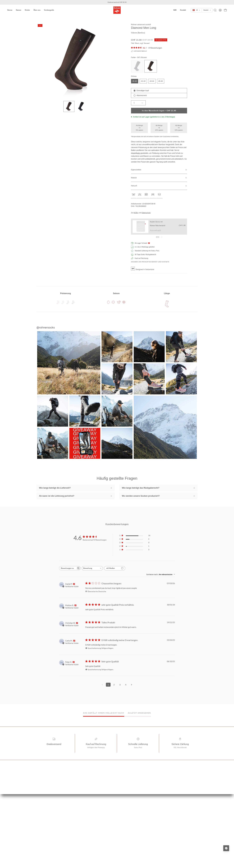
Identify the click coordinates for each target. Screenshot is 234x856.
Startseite (81, 808)
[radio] (137, 66)
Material (134, 178)
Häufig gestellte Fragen (86, 838)
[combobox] (92, 568)
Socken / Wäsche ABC (127, 825)
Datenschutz (146, 213)
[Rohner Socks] (117, 10)
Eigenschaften (136, 170)
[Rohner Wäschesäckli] (140, 226)
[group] (117, 2)
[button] (175, 10)
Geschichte (123, 808)
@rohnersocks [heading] (46, 327)
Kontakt (80, 846)
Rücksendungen (83, 829)
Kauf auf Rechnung (85, 834)
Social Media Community (128, 821)
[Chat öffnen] (226, 848)
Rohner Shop (124, 829)
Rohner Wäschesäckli (157, 225)
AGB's (136, 213)
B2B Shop (123, 834)
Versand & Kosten (84, 817)
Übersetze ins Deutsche (97, 591)
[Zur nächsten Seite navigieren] (131, 685)
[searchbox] (67, 568)
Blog (121, 813)
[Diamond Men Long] (68, 106)
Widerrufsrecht (83, 821)
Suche (80, 842)
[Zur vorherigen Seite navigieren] (102, 685)
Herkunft (134, 186)
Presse (121, 817)
